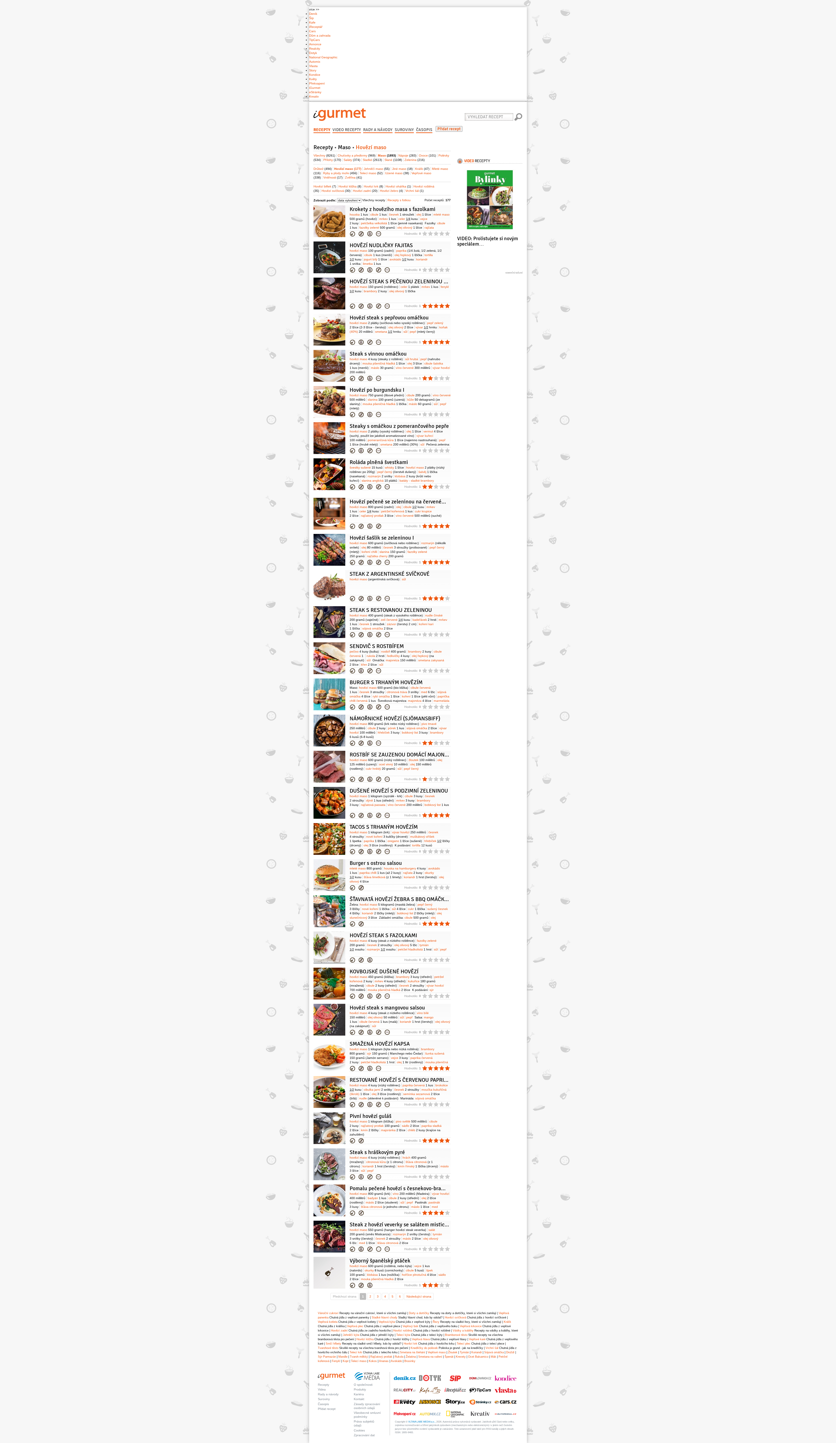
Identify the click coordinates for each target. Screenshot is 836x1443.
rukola (375, 656)
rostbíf (393, 651)
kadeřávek (424, 619)
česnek (401, 214)
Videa (322, 1389)
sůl (405, 331)
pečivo (364, 651)
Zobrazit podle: (325, 200)
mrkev (387, 219)
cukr (416, 909)
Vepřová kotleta (327, 1321)
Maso (344, 147)
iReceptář (315, 27)
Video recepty (346, 129)
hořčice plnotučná (419, 1274)
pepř (422, 331)
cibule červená (378, 1021)
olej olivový (409, 227)
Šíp (311, 18)
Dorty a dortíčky (419, 1313)
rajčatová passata (373, 805)
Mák (493, 1356)
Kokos (373, 1361)
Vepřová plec (355, 1326)
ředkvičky (398, 656)
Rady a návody (378, 129)
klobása (383, 1274)
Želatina (411, 1356)
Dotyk (313, 53)
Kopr (346, 1361)
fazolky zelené (377, 227)
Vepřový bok (410, 1326)
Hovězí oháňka (398, 186)
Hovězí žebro (391, 190)
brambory (375, 291)
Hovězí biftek (325, 186)
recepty (477, 160)
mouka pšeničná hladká (383, 363)
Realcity (314, 48)
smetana (388, 331)
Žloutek (452, 1352)
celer (408, 219)
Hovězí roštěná (352, 342)
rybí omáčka (386, 696)
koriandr (420, 877)
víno (411, 1193)
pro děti (370, 234)
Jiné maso (402, 168)
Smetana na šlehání (412, 1352)
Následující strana (418, 1296)
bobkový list (415, 732)
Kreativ (314, 96)
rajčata (412, 872)
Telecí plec (463, 1343)
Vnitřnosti (333, 177)
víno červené (413, 368)
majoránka (393, 1130)
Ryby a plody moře (340, 173)
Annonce (315, 44)
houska (359, 214)
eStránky (315, 92)
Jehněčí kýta (351, 1335)
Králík (422, 168)
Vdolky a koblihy (463, 1330)
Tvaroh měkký (359, 1356)
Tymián (464, 1352)
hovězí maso (372, 250)
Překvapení (317, 83)
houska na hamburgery (405, 868)
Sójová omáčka (494, 1352)
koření (418, 696)
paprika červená (418, 1085)
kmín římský (418, 1166)
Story (312, 70)
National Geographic (323, 57)
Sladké (372, 160)
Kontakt (359, 1399)
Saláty (352, 160)
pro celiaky (378, 270)
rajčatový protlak (377, 515)
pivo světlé (411, 1121)
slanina (386, 399)
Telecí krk (356, 1352)
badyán (377, 1198)
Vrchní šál (414, 190)
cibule (378, 214)
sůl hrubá (411, 359)
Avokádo (396, 1361)
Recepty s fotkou (399, 200)
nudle (378, 1098)
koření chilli (369, 552)
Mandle (342, 1356)
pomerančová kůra (402, 440)
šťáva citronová (385, 1206)
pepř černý (396, 472)
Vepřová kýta (386, 1321)
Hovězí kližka (350, 186)
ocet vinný (393, 764)
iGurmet (314, 87)
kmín (370, 1130)
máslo (382, 368)
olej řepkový (408, 255)
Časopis (424, 129)
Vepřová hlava (421, 1339)
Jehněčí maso (377, 168)
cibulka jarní (378, 1089)
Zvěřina (353, 177)
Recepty (322, 129)
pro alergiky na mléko (361, 234)
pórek (396, 728)
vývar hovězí (409, 832)
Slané (393, 160)
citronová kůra (384, 1162)
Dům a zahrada (319, 35)
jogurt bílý (375, 259)
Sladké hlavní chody (384, 1317)
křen (369, 664)
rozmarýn (380, 476)
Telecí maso (371, 173)
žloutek (422, 760)
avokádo (401, 259)
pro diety (378, 1249)
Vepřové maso (437, 1352)
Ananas (384, 1361)
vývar (426, 327)
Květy (313, 79)
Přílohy (332, 160)
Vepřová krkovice (471, 1326)
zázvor (401, 624)
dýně (380, 800)
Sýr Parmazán (327, 1356)
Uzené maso (397, 173)
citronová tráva (403, 692)
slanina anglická (379, 480)
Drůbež (323, 168)
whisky (394, 467)
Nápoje (407, 155)
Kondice (314, 74)
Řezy (436, 1321)
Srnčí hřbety (333, 1343)
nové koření (387, 836)
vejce (399, 1058)
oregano (405, 841)
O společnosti (363, 1384)
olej (423, 214)
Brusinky (409, 1361)
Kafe (312, 22)
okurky (384, 1270)
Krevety (461, 1356)
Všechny (324, 155)
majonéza (401, 660)
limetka (372, 263)
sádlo (410, 1125)
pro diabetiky (378, 234)
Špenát (449, 1356)
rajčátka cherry (385, 556)
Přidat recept (449, 129)
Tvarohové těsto (328, 1348)
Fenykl (336, 1361)
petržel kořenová (397, 511)
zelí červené (395, 619)
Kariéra (359, 1394)
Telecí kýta (403, 1335)
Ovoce (427, 155)
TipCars (314, 40)
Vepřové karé (477, 1339)
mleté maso (366, 868)
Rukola (399, 1356)
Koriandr (476, 1352)
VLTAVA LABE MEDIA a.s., (422, 1421)
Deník (313, 13)
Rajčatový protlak (381, 1356)
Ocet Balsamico (478, 1356)
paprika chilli (380, 872)
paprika (374, 841)
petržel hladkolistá (414, 949)
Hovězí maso (352, 234)
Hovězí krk (373, 186)
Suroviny (404, 129)
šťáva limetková (382, 877)
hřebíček (388, 732)
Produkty (360, 1389)
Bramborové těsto (456, 1335)
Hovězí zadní (365, 190)
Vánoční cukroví (328, 1313)
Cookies (359, 1430)
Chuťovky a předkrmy (357, 155)
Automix (314, 61)
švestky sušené (366, 467)
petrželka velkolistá (392, 223)
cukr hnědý (380, 768)
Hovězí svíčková (336, 190)
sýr (395, 1053)
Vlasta (313, 66)
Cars (312, 31)
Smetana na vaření (430, 1356)
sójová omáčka (377, 628)
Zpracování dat (364, 1435)
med (428, 692)
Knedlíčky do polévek (424, 1348)
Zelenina (415, 160)
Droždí (510, 1352)
